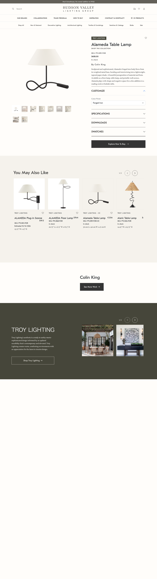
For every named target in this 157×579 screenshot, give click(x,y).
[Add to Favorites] (43, 213)
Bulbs (132, 25)
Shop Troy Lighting (31, 361)
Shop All (21, 25)
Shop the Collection (101, 48)
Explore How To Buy (117, 144)
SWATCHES (97, 131)
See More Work (90, 287)
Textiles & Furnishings (95, 25)
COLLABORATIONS (40, 18)
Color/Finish (96, 99)
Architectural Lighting (74, 25)
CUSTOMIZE (98, 90)
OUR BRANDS (22, 18)
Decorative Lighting (54, 25)
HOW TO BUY (78, 18)
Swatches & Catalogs (116, 25)
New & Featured (35, 25)
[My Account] (142, 9)
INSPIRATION (93, 18)
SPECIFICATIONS (100, 113)
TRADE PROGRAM (60, 18)
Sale (141, 25)
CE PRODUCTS (138, 18)
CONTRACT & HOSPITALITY (114, 18)
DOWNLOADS (99, 122)
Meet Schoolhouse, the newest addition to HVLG (78, 2)
